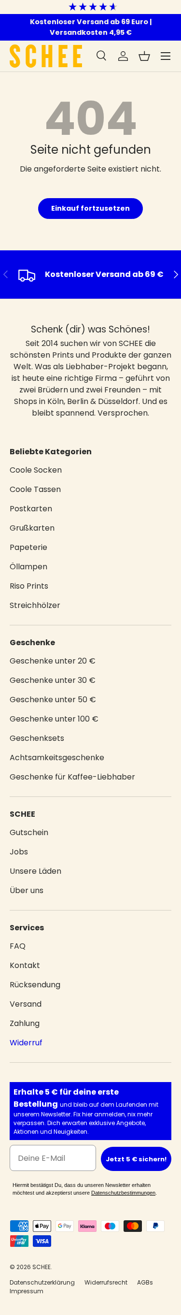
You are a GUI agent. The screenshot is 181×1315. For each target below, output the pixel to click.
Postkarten (31, 508)
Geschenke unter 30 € (53, 680)
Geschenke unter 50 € (53, 699)
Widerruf (26, 1042)
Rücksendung (35, 984)
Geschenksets (37, 738)
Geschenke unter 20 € (53, 660)
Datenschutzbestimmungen (123, 1193)
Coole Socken (36, 470)
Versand (26, 1004)
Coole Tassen (35, 489)
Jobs (19, 851)
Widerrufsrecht (105, 1282)
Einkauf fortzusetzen (90, 208)
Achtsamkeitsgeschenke (57, 757)
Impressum (26, 1291)
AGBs (145, 1282)
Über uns (26, 890)
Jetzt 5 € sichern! (136, 1159)
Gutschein (29, 832)
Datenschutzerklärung (42, 1282)
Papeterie (28, 547)
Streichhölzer (35, 605)
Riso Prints (29, 586)
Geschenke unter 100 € (54, 718)
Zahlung (25, 1023)
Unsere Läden (35, 871)
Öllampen (28, 566)
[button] (144, 56)
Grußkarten (32, 528)
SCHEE (41, 1267)
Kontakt (25, 965)
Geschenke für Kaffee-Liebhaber (72, 776)
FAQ (18, 946)
